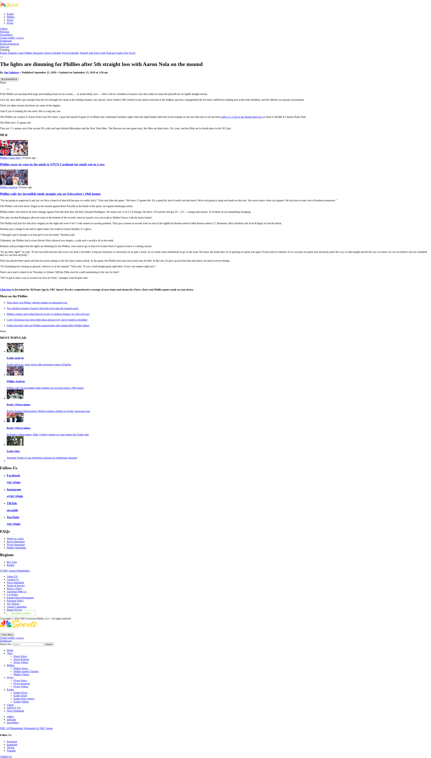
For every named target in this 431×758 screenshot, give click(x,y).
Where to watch (15, 538)
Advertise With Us (16, 591)
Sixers (10, 20)
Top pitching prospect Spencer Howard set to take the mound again (43, 308)
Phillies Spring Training (26, 671)
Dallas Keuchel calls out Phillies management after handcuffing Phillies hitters (48, 325)
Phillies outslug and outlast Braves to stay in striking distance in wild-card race (48, 314)
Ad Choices (13, 603)
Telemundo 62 (32, 728)
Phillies (10, 16)
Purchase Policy (15, 600)
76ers (9, 653)
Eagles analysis (15, 358)
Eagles (10, 13)
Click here (5, 289)
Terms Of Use (14, 609)
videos (10, 716)
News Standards (15, 582)
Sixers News (20, 656)
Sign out (4, 46)
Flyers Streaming (16, 544)
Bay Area (12, 562)
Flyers (10, 23)
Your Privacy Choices (21, 613)
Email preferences (9, 43)
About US (12, 576)
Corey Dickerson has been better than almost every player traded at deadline (47, 319)
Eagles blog (13, 451)
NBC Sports (46, 728)
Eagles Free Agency (24, 698)
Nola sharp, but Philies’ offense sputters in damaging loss (37, 302)
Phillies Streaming (34, 53)
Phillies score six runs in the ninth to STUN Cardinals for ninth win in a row (52, 164)
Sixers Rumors (21, 659)
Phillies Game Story (10, 157)
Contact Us (13, 579)
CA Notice (12, 594)
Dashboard (6, 40)
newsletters (13, 722)
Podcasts (4, 31)
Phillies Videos (21, 674)
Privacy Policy (14, 588)
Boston (10, 565)
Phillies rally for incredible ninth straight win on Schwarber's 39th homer (50, 194)
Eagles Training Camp (12, 53)
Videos (3, 28)
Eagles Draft (20, 695)
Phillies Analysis (9, 187)
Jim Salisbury (12, 72)
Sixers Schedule (52, 53)
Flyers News (20, 680)
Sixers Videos (20, 662)
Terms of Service (16, 585)
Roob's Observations (18, 404)
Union (10, 704)
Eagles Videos (21, 701)
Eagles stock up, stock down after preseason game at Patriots (39, 364)
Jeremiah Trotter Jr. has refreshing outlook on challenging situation (42, 457)
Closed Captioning (17, 606)
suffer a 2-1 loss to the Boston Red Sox (242, 116)
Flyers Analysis (21, 683)
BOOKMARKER (9, 79)
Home (10, 650)
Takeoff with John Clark (93, 53)
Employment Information (20, 597)
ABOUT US (14, 707)
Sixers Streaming (16, 541)
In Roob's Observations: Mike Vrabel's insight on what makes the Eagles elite (48, 434)
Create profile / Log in (12, 37)
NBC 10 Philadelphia (12, 728)
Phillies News (20, 668)
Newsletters (6, 34)
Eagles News (20, 692)
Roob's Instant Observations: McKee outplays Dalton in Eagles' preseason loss (48, 411)
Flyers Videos (20, 686)
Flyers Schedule (70, 53)
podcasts (11, 719)
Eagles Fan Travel (125, 53)
